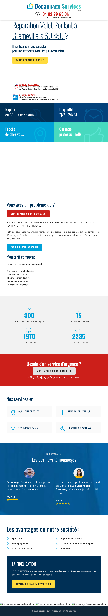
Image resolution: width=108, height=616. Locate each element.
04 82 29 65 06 (55, 14)
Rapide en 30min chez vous (19, 112)
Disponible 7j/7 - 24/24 (68, 112)
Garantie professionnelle (70, 131)
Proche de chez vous (14, 131)
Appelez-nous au (54, 371)
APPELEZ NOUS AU (28, 214)
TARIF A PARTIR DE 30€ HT (30, 60)
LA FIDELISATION (24, 564)
